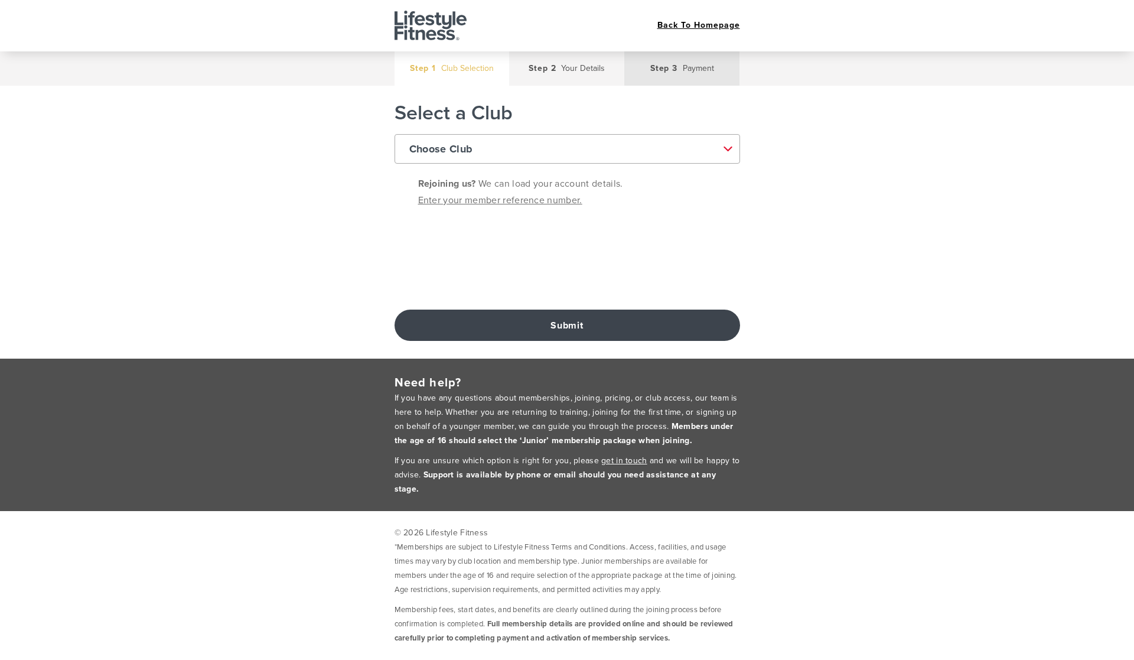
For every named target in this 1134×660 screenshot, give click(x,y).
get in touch (624, 460)
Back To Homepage (698, 25)
